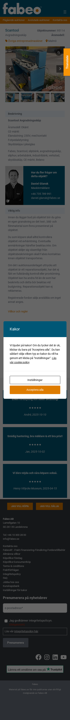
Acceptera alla (35, 389)
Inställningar (35, 380)
